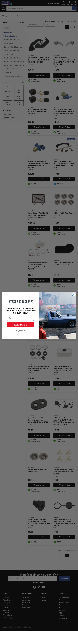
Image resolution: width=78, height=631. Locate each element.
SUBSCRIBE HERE (20, 324)
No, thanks (20, 331)
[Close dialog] (73, 294)
